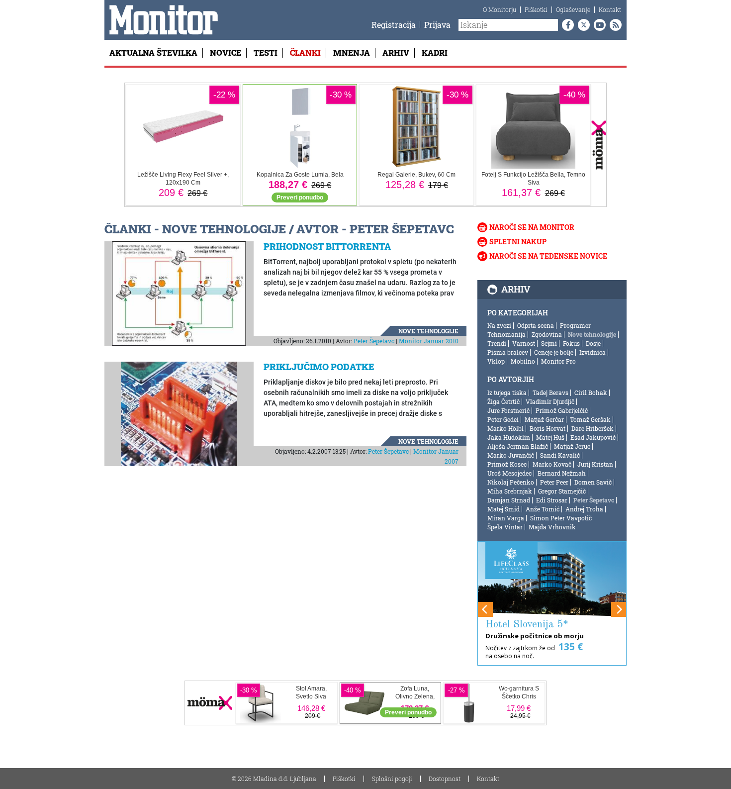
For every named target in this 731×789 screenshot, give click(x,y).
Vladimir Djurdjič (550, 401)
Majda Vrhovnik (552, 527)
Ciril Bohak (590, 392)
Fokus (571, 343)
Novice (225, 52)
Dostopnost (444, 779)
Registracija (393, 24)
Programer (575, 325)
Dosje (593, 343)
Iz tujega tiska (507, 392)
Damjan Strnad (508, 500)
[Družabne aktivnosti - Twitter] (582, 25)
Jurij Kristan (595, 464)
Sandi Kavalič (560, 455)
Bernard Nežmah (562, 473)
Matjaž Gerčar (544, 419)
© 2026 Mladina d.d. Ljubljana (274, 779)
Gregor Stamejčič (562, 491)
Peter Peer (554, 482)
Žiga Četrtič (503, 401)
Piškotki (536, 9)
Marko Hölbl (505, 428)
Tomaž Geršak (590, 419)
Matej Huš (550, 437)
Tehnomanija (506, 334)
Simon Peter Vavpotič (561, 518)
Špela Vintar (505, 527)
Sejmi (549, 343)
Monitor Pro (558, 361)
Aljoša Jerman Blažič (517, 446)
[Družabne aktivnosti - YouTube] (598, 25)
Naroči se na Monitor (531, 227)
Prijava (437, 24)
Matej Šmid (503, 509)
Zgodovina (547, 334)
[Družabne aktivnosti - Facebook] (566, 25)
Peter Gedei (503, 419)
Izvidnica (592, 352)
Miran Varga (505, 518)
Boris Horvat (547, 428)
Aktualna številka (153, 52)
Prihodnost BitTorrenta (327, 246)
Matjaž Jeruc (572, 446)
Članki (305, 52)
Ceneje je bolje (553, 352)
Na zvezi (499, 325)
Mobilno (523, 361)
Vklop (496, 361)
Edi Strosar (551, 500)
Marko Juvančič (510, 455)
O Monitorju (499, 9)
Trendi (496, 343)
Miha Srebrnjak (509, 491)
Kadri (435, 52)
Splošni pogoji (392, 779)
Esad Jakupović (593, 437)
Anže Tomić (542, 509)
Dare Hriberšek (592, 428)
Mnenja (351, 52)
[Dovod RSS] (614, 25)
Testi (265, 52)
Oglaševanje (573, 9)
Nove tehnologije (428, 331)
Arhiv (395, 52)
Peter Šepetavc (374, 341)
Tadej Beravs (550, 392)
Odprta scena (535, 325)
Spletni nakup (518, 241)
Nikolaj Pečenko (510, 482)
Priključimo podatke (319, 367)
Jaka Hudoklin (508, 437)
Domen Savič (593, 482)
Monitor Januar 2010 (428, 341)
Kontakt (610, 9)
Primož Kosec (507, 464)
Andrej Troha (584, 509)
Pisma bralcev (507, 352)
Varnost (523, 343)
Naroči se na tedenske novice (548, 256)
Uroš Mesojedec (509, 473)
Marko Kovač (552, 464)
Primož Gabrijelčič (562, 410)
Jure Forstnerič (508, 410)
